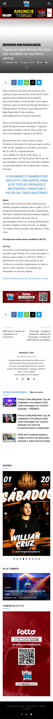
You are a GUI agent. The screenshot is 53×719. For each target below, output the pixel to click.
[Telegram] (39, 82)
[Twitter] (20, 82)
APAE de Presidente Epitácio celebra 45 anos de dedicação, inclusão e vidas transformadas (34, 437)
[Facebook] (14, 82)
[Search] (49, 3)
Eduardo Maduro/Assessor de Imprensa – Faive (25, 278)
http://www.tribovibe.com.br (26, 356)
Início (3, 21)
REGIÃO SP (27, 45)
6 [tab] (29, 559)
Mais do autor (36, 392)
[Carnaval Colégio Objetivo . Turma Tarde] (26, 586)
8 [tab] (36, 559)
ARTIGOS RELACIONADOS (15, 392)
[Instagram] (23, 379)
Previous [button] (6, 513)
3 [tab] (20, 559)
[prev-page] (4, 448)
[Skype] (29, 379)
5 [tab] (26, 559)
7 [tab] (33, 559)
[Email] (32, 82)
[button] (4, 3)
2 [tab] (17, 559)
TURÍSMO (36, 45)
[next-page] (8, 448)
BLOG (19, 45)
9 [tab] (39, 559)
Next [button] (47, 513)
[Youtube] (31, 714)
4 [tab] (23, 559)
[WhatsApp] (26, 82)
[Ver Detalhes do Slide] (26, 653)
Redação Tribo (12, 62)
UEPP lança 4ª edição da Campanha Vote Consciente (14, 334)
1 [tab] (14, 559)
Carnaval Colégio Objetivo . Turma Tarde (25, 594)
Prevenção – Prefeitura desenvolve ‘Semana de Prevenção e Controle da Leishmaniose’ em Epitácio (38, 335)
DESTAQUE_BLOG (14, 21)
